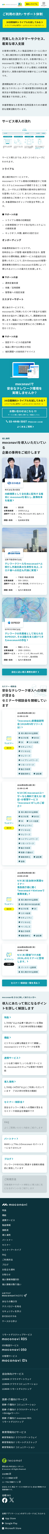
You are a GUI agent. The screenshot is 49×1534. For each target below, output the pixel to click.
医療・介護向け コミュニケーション (19, 1404)
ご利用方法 (7, 1259)
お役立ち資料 (8, 1269)
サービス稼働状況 (8, 1478)
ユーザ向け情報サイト (10, 1482)
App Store (10, 1518)
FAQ (4, 1254)
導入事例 (6, 1234)
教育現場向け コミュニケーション (18, 1447)
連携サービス (8, 1220)
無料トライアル (32, 4)
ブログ (5, 1264)
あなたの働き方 (9, 1301)
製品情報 (6, 1225)
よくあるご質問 (24, 426)
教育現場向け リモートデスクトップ (19, 1442)
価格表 (5, 1229)
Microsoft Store (13, 1528)
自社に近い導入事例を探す (24, 671)
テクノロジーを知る (11, 1306)
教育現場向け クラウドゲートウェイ (19, 1437)
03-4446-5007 (17, 421)
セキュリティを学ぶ (11, 1311)
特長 (4, 1210)
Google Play (11, 1523)
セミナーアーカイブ (11, 1249)
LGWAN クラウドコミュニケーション (20, 1383)
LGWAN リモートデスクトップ (16, 1388)
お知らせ (6, 1274)
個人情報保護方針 (10, 1279)
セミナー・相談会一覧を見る (24, 982)
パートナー (7, 1239)
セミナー (6, 1244)
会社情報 (5, 1474)
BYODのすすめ (9, 1316)
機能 (4, 1215)
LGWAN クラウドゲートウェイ (16, 1379)
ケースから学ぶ (9, 1321)
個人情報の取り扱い (11, 1284)
